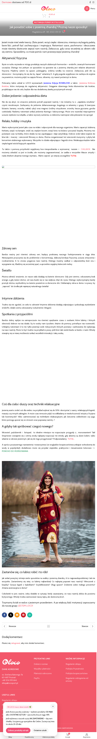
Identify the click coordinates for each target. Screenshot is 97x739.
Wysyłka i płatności (42, 669)
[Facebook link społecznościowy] (90, 2)
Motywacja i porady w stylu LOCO (48, 22)
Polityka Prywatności (75, 669)
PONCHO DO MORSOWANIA (15, 451)
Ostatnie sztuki (40, 730)
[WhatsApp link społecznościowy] (29, 614)
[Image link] (11, 662)
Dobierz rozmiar (41, 664)
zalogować (15, 643)
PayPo (37, 678)
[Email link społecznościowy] (17, 614)
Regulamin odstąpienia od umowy (77, 679)
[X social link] (10, 614)
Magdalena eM (38, 32)
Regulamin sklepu (9, 700)
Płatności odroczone (43, 673)
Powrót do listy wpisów (48, 626)
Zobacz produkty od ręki (18, 730)
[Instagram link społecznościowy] (93, 2)
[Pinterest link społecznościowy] (23, 614)
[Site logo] (48, 8)
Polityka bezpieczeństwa (76, 673)
